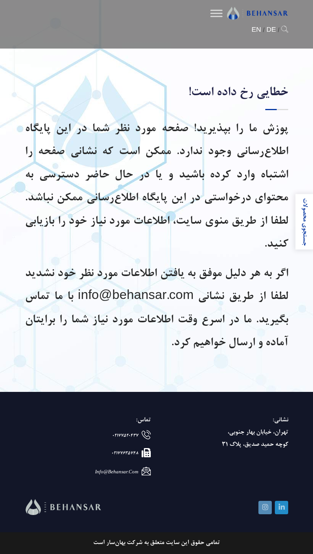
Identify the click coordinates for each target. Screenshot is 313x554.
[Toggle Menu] (216, 13)
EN (256, 30)
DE (271, 30)
